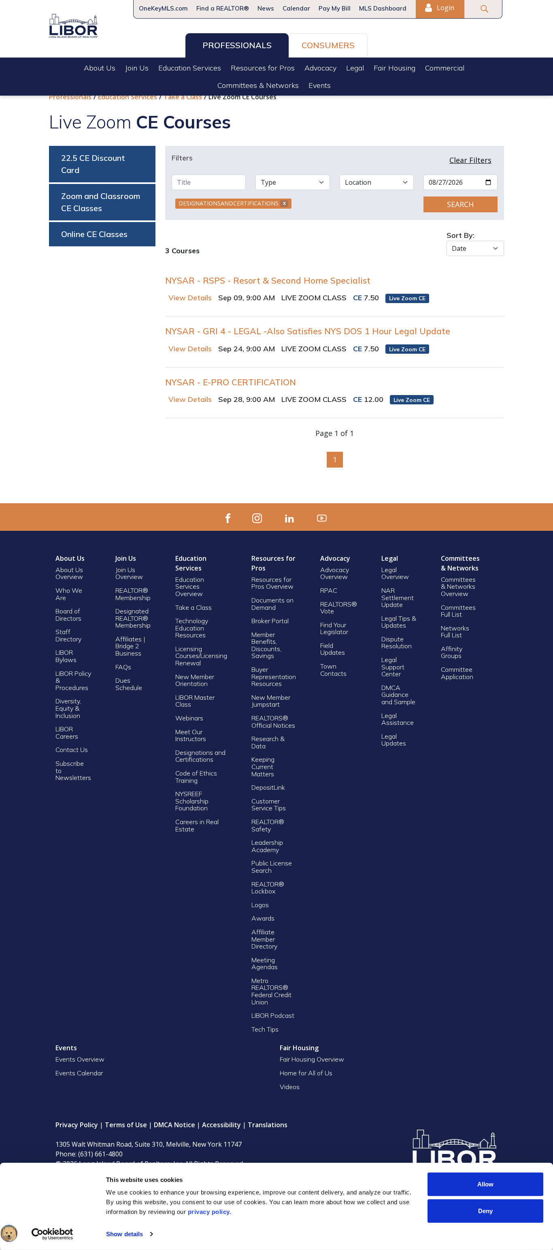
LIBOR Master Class (195, 701)
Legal (355, 68)
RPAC (328, 590)
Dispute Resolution (396, 642)
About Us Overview (69, 573)
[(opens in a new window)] (228, 517)
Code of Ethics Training (196, 776)
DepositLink (268, 787)
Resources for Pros (263, 68)
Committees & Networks (258, 85)
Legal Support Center (392, 667)
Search (460, 204)
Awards (262, 918)
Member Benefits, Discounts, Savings (266, 645)
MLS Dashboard (382, 8)
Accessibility (221, 1124)
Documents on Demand (272, 603)
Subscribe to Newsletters (73, 770)
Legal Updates (393, 740)
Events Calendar (79, 1073)
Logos (260, 905)
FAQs (123, 667)
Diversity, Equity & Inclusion (68, 708)
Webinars (189, 718)
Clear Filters (470, 160)
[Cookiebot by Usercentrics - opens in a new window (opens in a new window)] (52, 1234)
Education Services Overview (189, 586)
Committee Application (457, 673)
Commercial (444, 68)
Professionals (237, 45)
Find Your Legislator (334, 628)
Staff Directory (68, 635)
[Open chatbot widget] (8, 1233)
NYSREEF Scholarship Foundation (191, 801)
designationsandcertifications (232, 203)
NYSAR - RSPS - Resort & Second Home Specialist (267, 280)
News (265, 8)
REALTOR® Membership (133, 594)
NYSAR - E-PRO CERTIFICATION (230, 382)
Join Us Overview (129, 573)
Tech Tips (265, 1029)
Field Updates (332, 649)
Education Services (189, 68)
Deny (485, 1210)
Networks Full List (455, 631)
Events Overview (79, 1059)
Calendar (296, 8)
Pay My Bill (335, 8)
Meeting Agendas (264, 963)
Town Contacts (333, 669)
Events (319, 85)
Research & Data (268, 742)
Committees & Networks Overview (458, 586)
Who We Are (68, 594)
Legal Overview (395, 573)
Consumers (328, 45)
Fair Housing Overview (312, 1059)
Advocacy (320, 68)
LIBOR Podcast (272, 1015)
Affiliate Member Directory (264, 939)
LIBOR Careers (66, 732)
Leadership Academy (267, 846)
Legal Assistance (398, 719)
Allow (485, 1184)
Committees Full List (458, 611)
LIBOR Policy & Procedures (73, 680)
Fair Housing (394, 68)
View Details (190, 297)
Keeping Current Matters (262, 766)
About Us (99, 68)
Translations (267, 1124)
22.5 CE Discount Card (93, 164)
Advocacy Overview (334, 573)
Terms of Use (126, 1124)
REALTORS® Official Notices (273, 721)
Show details (124, 1234)
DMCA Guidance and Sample (398, 695)
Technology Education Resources (191, 628)
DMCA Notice (174, 1124)
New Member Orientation (194, 680)
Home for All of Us (306, 1073)
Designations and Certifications (200, 756)
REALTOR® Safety (267, 825)
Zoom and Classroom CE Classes (100, 202)
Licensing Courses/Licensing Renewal (201, 656)
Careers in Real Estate (197, 825)
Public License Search (271, 866)
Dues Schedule (128, 684)
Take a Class (183, 96)
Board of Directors (68, 614)
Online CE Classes (94, 234)
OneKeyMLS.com (163, 8)
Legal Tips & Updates (398, 622)
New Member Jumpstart (270, 701)
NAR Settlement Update (397, 597)
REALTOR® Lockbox (267, 887)
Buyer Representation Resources (273, 676)
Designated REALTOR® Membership (133, 618)
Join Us (137, 68)
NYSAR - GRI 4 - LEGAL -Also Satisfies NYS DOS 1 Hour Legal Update (307, 331)
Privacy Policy (76, 1124)
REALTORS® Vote (338, 607)
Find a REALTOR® (222, 8)
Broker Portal (270, 621)
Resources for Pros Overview (272, 583)
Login (444, 7)
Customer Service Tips (268, 804)
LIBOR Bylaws (66, 656)
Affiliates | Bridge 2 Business (130, 646)
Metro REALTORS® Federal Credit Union (271, 991)
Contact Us (71, 750)
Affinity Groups (451, 652)
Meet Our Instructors (190, 735)
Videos (290, 1087)
